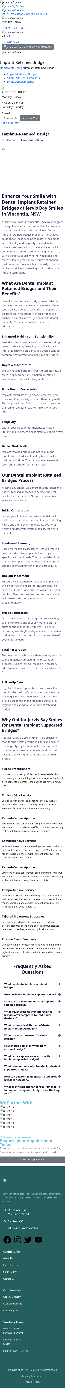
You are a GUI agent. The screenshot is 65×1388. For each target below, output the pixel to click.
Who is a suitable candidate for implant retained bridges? (29, 1003)
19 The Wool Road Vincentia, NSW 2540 (25, 14)
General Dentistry (12, 1296)
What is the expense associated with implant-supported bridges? (27, 1057)
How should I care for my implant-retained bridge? (25, 1047)
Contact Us (10, 118)
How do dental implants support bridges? (30, 994)
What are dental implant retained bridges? (25, 985)
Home (3, 68)
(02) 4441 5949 (10, 42)
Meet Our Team (11, 1265)
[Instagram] (18, 1240)
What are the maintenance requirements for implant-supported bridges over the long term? (32, 1090)
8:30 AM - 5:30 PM (12, 28)
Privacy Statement (32, 1376)
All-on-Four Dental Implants (23, 78)
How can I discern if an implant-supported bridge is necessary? (30, 1078)
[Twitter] (28, 1240)
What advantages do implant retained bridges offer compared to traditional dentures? (28, 1015)
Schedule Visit (30, 118)
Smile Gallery (10, 1272)
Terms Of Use (32, 1382)
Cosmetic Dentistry (12, 1303)
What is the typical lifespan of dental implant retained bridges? (27, 1027)
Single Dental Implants (20, 81)
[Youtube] (38, 1240)
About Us (8, 1258)
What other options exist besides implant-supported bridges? (30, 1068)
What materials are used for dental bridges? (26, 1037)
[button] (32, 986)
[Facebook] (7, 1240)
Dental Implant (16, 68)
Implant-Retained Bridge (21, 74)
